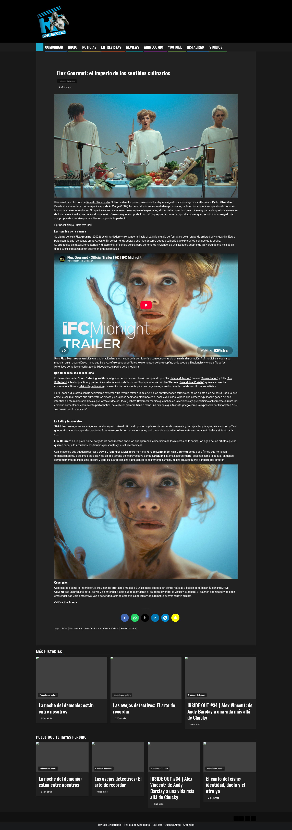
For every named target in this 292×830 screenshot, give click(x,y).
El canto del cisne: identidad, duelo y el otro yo (225, 784)
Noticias (89, 47)
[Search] (253, 47)
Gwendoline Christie (191, 382)
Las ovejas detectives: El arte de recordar (144, 708)
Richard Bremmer (138, 401)
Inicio (72, 47)
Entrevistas (111, 47)
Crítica (64, 628)
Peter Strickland (110, 628)
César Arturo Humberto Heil (75, 225)
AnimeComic (153, 47)
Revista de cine (128, 628)
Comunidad (54, 47)
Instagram (195, 47)
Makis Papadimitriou (91, 386)
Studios (215, 47)
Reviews (132, 47)
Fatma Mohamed (180, 378)
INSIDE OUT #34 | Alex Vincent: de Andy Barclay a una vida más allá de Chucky (219, 711)
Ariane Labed (209, 378)
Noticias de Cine (93, 628)
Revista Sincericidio (98, 202)
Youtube (175, 47)
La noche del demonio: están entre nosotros (66, 708)
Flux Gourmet (75, 628)
